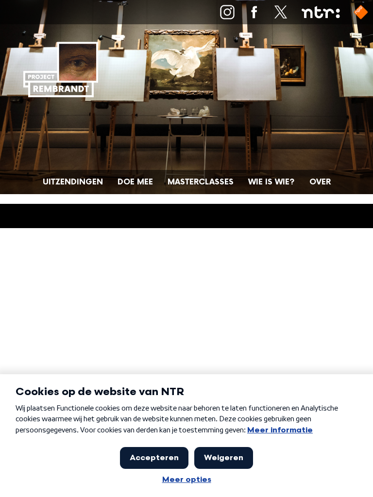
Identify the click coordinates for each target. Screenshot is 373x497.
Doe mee (135, 182)
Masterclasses (201, 182)
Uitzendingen (73, 182)
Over (320, 182)
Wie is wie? (271, 182)
